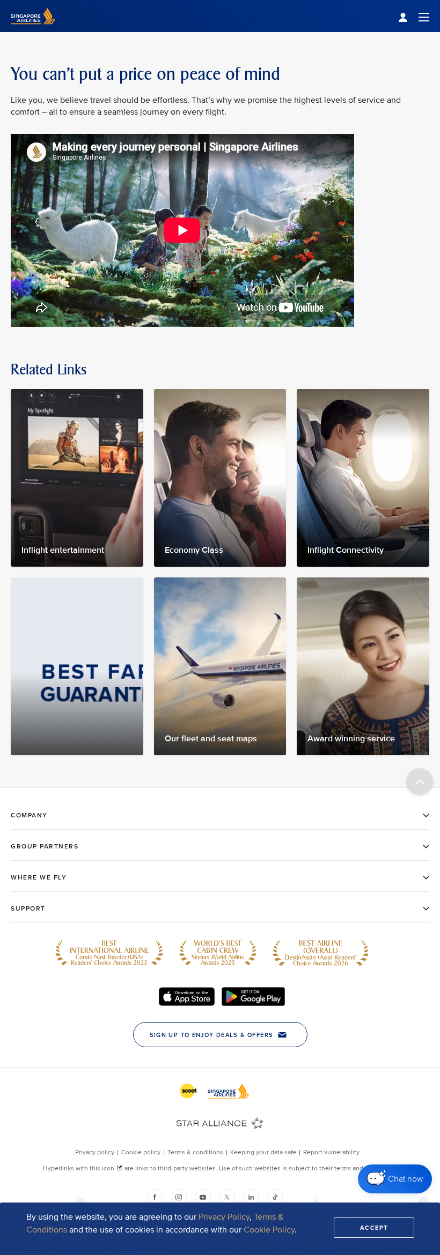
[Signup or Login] (413, 16)
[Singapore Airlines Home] (33, 29)
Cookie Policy (269, 1229)
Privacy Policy (224, 1217)
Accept (374, 1227)
